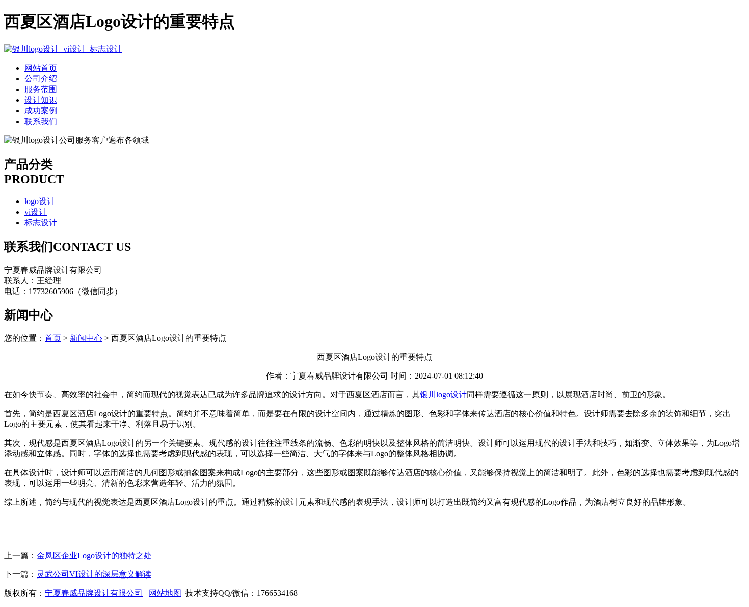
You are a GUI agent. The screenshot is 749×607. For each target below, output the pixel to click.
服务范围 (40, 89)
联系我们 (40, 121)
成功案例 (40, 110)
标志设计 (40, 222)
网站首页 (40, 68)
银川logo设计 (443, 394)
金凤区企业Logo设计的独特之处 (94, 555)
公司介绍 (40, 78)
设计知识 (40, 100)
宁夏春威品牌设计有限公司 (94, 593)
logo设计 (39, 201)
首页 (53, 338)
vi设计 (35, 212)
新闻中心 (86, 338)
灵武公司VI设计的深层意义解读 (94, 574)
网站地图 (165, 593)
